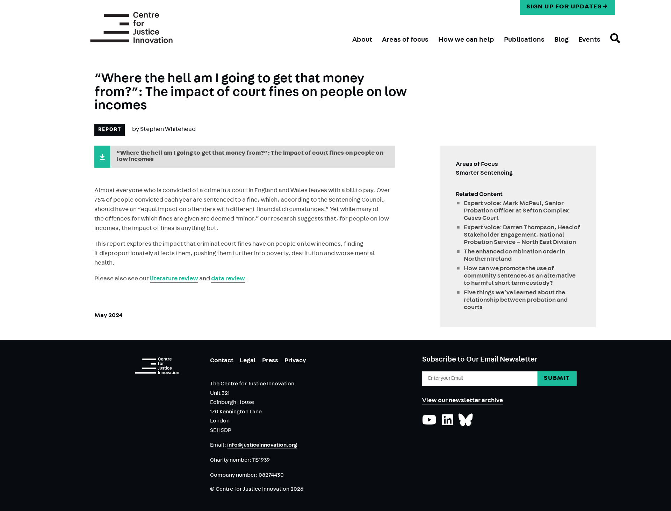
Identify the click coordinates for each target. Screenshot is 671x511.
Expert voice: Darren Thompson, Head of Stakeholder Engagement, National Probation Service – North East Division (522, 235)
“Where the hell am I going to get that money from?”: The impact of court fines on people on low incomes (249, 156)
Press (270, 361)
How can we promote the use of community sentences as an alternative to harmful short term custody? (520, 276)
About (362, 40)
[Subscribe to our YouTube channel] (429, 423)
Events (589, 40)
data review (228, 279)
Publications (524, 40)
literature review (174, 279)
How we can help (466, 40)
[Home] (131, 27)
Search (610, 44)
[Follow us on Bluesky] (466, 423)
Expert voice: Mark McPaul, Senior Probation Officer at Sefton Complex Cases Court (516, 211)
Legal (248, 361)
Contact (221, 361)
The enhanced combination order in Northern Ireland (514, 256)
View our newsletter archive (462, 401)
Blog (561, 40)
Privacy (295, 361)
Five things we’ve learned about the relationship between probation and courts (516, 300)
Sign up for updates (564, 7)
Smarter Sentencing (484, 173)
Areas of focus (405, 40)
